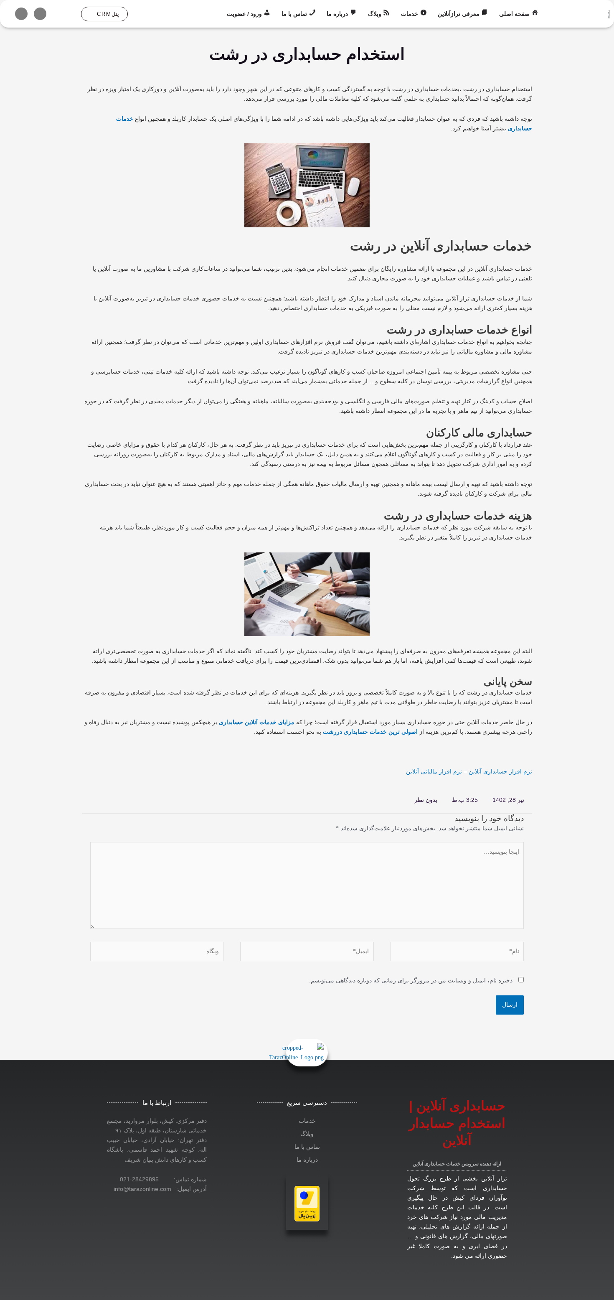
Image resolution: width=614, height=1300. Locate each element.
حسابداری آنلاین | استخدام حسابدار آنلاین (457, 1123)
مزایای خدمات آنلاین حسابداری (256, 722)
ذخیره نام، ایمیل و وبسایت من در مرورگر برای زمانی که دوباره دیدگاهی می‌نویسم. (411, 980)
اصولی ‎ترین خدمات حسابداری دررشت (370, 731)
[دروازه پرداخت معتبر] (307, 1203)
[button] (104, 14)
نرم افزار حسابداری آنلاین (500, 771)
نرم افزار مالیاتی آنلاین (434, 771)
